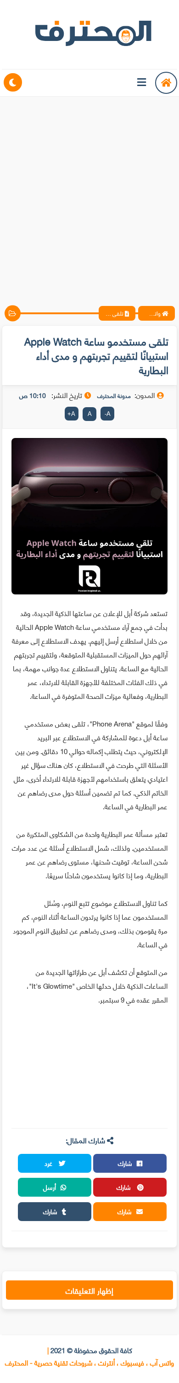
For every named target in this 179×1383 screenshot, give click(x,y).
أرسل (49, 1187)
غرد (49, 1163)
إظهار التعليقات (89, 1290)
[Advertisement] (89, 193)
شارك (125, 1163)
